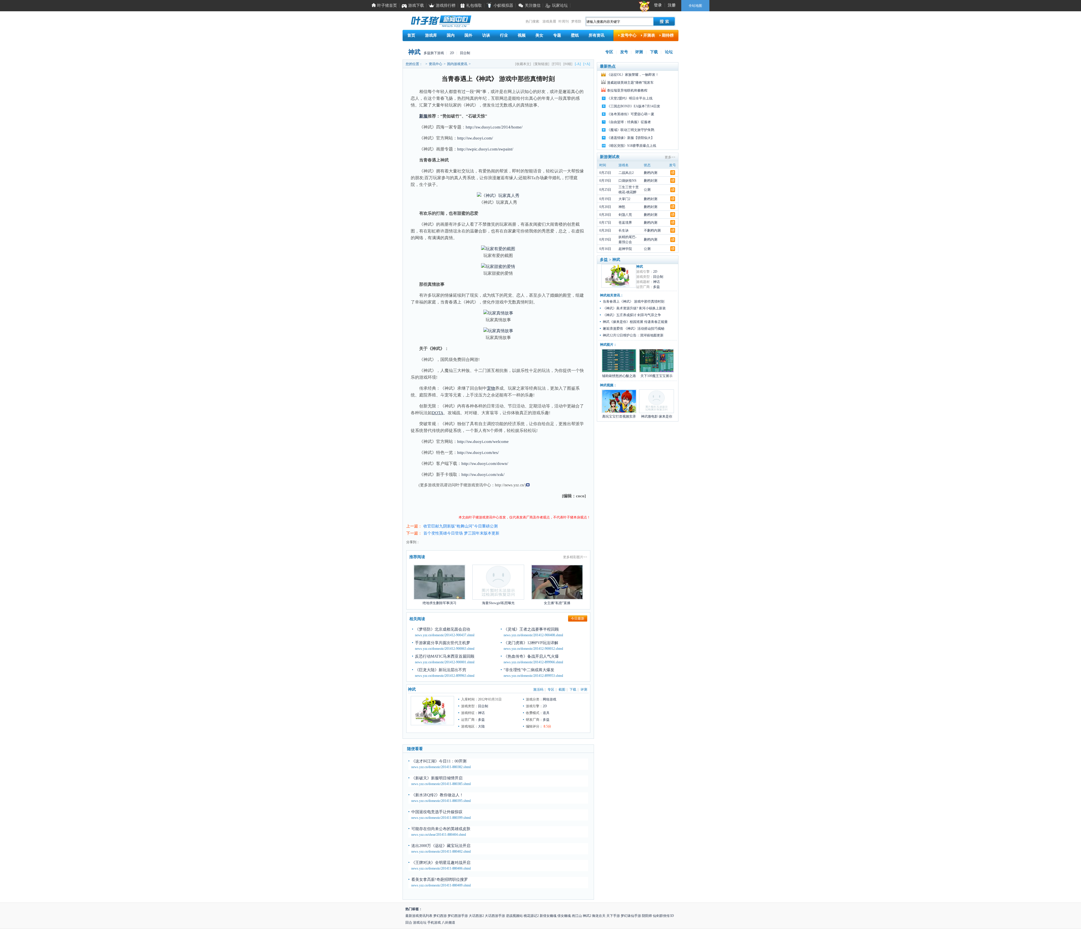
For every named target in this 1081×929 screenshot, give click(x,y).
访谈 (486, 35)
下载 (654, 52)
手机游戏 (434, 922)
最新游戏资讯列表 (418, 916)
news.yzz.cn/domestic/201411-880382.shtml (441, 767)
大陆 (481, 726)
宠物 (491, 388)
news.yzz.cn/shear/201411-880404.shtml (438, 835)
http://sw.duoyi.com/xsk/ (482, 474)
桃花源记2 (531, 916)
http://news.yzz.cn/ (510, 485)
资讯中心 (435, 64)
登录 (658, 5)
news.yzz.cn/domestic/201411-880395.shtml (441, 801)
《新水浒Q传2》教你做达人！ (437, 795)
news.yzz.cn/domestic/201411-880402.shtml (441, 851)
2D (452, 53)
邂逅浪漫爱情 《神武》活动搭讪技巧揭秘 (633, 329)
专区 (609, 52)
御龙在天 (599, 916)
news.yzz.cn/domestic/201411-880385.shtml (441, 784)
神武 (414, 52)
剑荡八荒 (625, 215)
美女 (539, 35)
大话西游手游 (495, 916)
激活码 (538, 689)
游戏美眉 (549, 21)
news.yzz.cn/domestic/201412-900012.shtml (533, 649)
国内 (451, 35)
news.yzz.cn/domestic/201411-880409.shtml (441, 885)
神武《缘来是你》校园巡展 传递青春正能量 (635, 322)
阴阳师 (647, 916)
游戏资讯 (475, 485)
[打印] (556, 64)
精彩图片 (576, 557)
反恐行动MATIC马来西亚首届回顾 (444, 656)
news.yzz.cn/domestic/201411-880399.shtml (441, 818)
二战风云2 (626, 173)
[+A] (586, 64)
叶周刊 (564, 21)
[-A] (578, 64)
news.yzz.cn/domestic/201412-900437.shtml (444, 635)
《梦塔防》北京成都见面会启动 (442, 629)
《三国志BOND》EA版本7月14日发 (633, 106)
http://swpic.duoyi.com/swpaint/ (485, 149)
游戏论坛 (419, 922)
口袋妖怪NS (627, 181)
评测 (639, 52)
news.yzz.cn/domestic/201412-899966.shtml (533, 662)
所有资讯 (596, 35)
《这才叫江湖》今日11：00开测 (438, 761)
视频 (522, 35)
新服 (423, 116)
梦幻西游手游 (458, 916)
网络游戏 (549, 699)
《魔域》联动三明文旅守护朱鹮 (630, 130)
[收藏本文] (523, 64)
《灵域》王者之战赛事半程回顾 (531, 629)
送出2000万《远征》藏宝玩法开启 (440, 846)
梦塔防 (576, 21)
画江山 (577, 916)
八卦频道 (448, 922)
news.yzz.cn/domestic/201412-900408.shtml (533, 635)
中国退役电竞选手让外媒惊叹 (437, 812)
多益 (481, 720)
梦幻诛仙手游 (631, 916)
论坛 (669, 52)
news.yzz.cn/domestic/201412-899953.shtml (533, 676)
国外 (468, 35)
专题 (557, 35)
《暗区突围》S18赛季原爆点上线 (631, 146)
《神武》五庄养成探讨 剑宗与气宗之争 (632, 315)
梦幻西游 (440, 916)
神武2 (587, 916)
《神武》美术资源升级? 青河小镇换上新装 (634, 308)
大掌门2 (624, 199)
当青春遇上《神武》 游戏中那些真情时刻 (633, 301)
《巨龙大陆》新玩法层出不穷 (440, 670)
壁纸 (575, 35)
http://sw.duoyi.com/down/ (484, 463)
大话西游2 (476, 916)
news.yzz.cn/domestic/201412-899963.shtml (444, 676)
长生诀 (623, 230)
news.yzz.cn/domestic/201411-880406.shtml (441, 868)
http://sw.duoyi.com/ (475, 138)
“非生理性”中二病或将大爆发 (529, 670)
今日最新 (577, 618)
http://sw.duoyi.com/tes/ (478, 452)
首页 (411, 35)
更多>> (670, 157)
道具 (546, 713)
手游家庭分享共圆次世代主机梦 (442, 643)
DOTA (437, 413)
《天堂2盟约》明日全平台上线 (630, 98)
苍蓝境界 (625, 223)
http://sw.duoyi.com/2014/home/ (494, 127)
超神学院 (625, 249)
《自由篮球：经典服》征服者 (629, 122)
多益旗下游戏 (434, 53)
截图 (562, 689)
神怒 (621, 207)
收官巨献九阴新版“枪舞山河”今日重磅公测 (460, 526)
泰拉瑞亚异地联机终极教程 (627, 90)
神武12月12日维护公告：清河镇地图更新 (633, 335)
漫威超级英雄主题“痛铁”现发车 (630, 83)
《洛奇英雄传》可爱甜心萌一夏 (630, 114)
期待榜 (668, 35)
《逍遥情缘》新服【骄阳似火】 (630, 138)
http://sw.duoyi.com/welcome (483, 441)
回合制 (465, 53)
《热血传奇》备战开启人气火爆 (531, 656)
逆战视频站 (514, 916)
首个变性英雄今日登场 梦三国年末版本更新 (461, 533)
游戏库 (431, 35)
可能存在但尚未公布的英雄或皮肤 (440, 829)
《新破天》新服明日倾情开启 (437, 778)
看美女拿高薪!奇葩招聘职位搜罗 (439, 879)
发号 (624, 52)
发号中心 (628, 35)
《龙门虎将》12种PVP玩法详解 (531, 643)
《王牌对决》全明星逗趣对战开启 (440, 863)
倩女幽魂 (564, 916)
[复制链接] (541, 64)
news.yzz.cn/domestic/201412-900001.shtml (444, 662)
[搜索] (664, 21)
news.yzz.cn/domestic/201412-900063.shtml (444, 649)
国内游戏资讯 (457, 64)
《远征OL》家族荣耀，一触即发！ (633, 75)
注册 (672, 5)
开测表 (649, 35)
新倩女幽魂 (548, 916)
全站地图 (695, 6)
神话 (481, 713)
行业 (504, 35)
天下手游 (613, 916)
